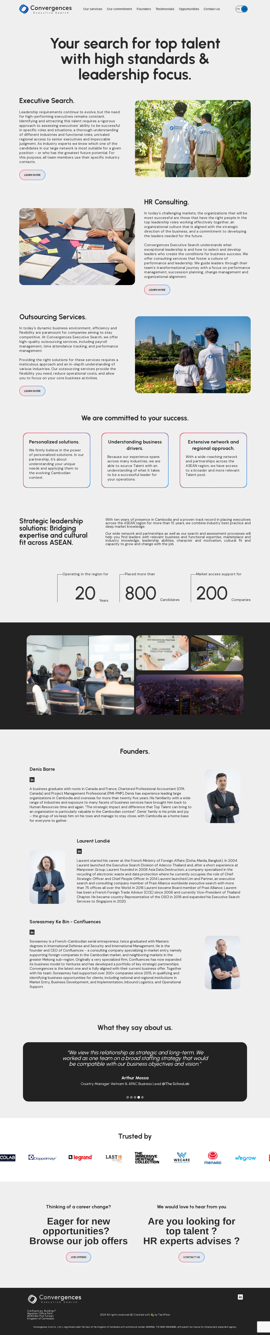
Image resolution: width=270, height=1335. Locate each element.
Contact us (212, 9)
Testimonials (165, 9)
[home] (45, 9)
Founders (144, 9)
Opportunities (189, 9)
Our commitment (119, 9)
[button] (127, 1097)
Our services (92, 9)
